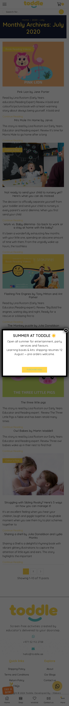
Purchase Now (34, 369)
